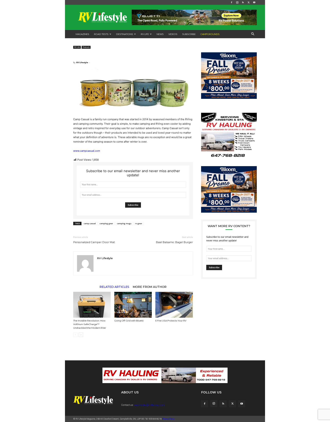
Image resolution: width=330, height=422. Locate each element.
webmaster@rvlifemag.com (149, 405)
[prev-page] (75, 335)
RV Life (145, 34)
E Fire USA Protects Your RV (170, 320)
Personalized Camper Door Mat (94, 242)
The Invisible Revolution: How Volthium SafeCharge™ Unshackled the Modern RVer (89, 324)
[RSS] (242, 2)
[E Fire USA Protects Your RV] (174, 305)
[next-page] (81, 335)
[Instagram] (237, 2)
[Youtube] (254, 2)
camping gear (106, 223)
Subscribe (189, 34)
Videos (172, 34)
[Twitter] (248, 2)
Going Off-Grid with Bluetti (129, 320)
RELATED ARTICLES (114, 286)
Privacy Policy (168, 419)
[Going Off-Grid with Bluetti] (133, 305)
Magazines (82, 34)
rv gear (138, 223)
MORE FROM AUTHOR (150, 286)
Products (86, 47)
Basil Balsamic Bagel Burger (174, 242)
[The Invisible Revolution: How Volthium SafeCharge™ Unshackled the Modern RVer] (92, 305)
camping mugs (124, 223)
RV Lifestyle (82, 62)
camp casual (90, 223)
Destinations (124, 34)
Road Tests (101, 34)
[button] (253, 34)
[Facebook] (231, 2)
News (160, 34)
